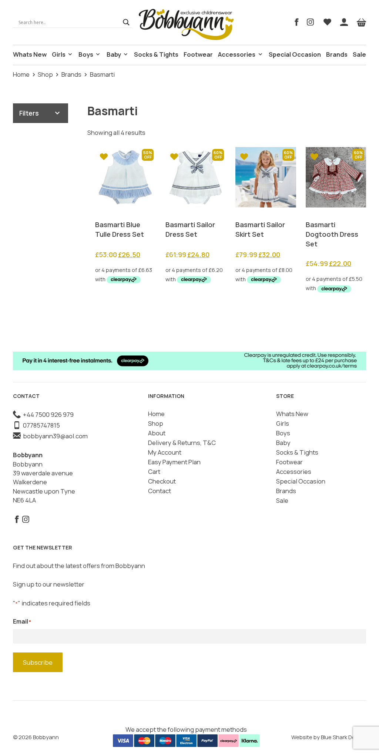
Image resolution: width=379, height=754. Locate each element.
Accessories (236, 54)
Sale (359, 54)
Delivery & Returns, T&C (182, 442)
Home (21, 74)
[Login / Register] (344, 22)
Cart (154, 471)
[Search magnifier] (126, 22)
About (156, 433)
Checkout (162, 481)
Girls (59, 54)
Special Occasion (295, 54)
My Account (164, 452)
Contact (159, 490)
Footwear (198, 54)
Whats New (30, 54)
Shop (45, 74)
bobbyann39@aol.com (54, 436)
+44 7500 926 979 (47, 414)
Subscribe (38, 662)
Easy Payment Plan (174, 462)
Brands (337, 54)
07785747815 (40, 425)
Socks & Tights (156, 54)
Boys (85, 54)
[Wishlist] (327, 22)
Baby (114, 54)
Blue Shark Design (343, 737)
